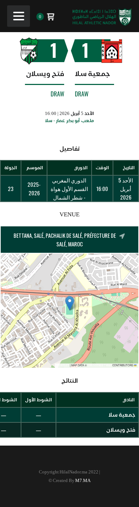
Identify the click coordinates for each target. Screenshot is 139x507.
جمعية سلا (92, 73)
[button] (69, 303)
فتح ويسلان (45, 73)
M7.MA (83, 480)
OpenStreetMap (100, 365)
